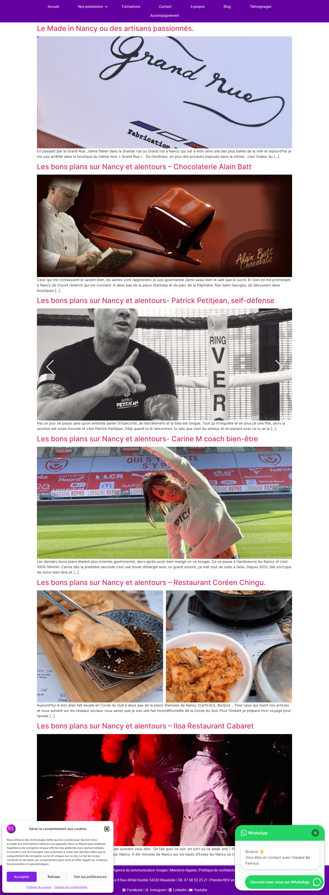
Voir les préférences (90, 877)
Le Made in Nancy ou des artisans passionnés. (115, 28)
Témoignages (260, 6)
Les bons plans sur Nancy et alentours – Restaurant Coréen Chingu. (151, 582)
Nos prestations (90, 6)
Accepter (21, 877)
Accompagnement (164, 15)
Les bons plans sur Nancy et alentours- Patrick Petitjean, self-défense (155, 300)
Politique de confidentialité (70, 887)
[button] (107, 829)
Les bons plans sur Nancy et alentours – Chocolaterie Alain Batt (144, 166)
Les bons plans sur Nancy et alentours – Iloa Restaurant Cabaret (145, 726)
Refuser (54, 877)
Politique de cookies (39, 887)
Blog (227, 6)
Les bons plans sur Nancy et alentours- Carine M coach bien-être (147, 438)
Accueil (53, 6)
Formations (131, 6)
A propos (197, 6)
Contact (165, 6)
